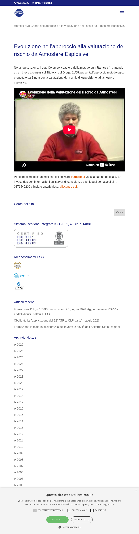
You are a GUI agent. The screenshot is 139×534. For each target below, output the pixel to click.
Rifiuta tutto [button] (81, 519)
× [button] (135, 490)
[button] (69, 527)
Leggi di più (108, 504)
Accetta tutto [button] (57, 519)
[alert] (69, 511)
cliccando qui (68, 186)
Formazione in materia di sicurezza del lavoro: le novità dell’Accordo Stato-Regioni (67, 326)
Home (18, 25)
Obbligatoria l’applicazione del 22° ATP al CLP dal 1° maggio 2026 (57, 320)
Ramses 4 (78, 176)
